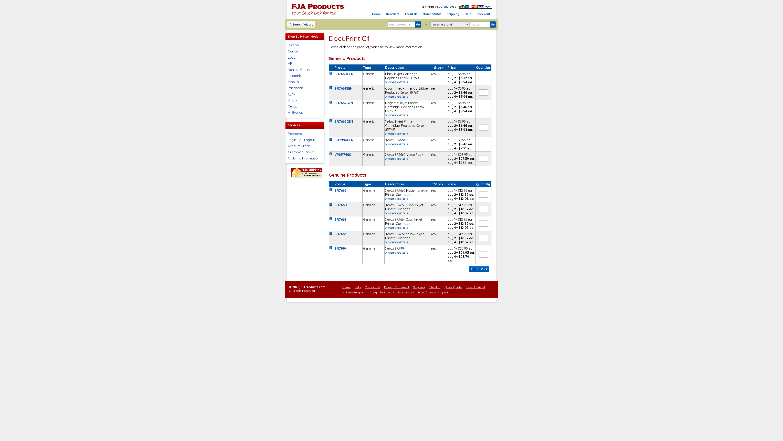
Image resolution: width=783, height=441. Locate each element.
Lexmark (294, 76)
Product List (406, 292)
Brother (293, 45)
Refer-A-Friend (475, 287)
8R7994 (341, 248)
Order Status (432, 14)
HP (290, 63)
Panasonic (296, 88)
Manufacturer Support (433, 292)
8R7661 (340, 219)
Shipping (453, 14)
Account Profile (299, 146)
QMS (291, 94)
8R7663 (340, 234)
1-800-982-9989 (445, 7)
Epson (292, 57)
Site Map (434, 287)
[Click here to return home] (317, 9)
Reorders (392, 14)
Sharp (292, 100)
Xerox (292, 106)
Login (292, 140)
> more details (396, 82)
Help (468, 14)
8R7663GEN (344, 121)
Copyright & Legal (381, 292)
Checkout (483, 14)
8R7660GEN (344, 74)
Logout (309, 140)
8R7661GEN (343, 88)
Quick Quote (453, 287)
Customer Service (301, 152)
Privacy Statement (396, 287)
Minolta (293, 82)
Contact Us (372, 287)
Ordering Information (304, 158)
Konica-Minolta (299, 70)
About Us (411, 14)
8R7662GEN (344, 103)
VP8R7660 (343, 155)
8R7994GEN (344, 140)
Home (376, 14)
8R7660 (341, 205)
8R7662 (340, 190)
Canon (293, 51)
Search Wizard (302, 24)
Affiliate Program (353, 292)
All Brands (295, 112)
